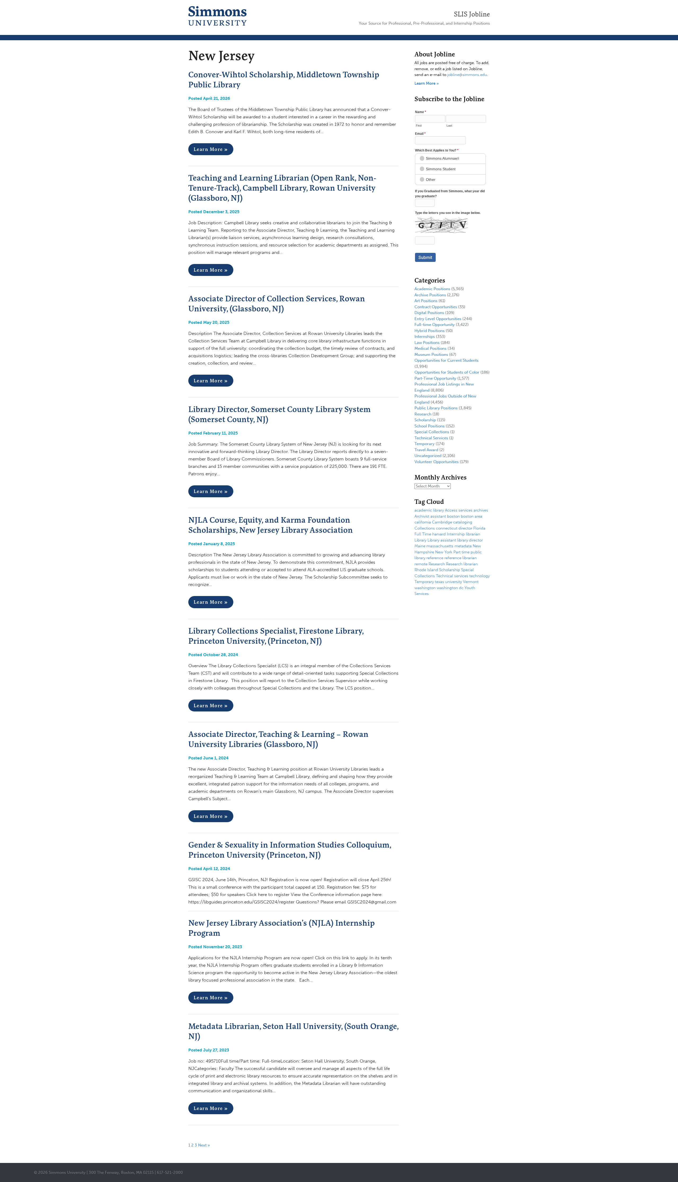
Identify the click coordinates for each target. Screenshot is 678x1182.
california (422, 522)
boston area (471, 516)
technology (479, 576)
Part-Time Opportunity (435, 378)
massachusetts (439, 546)
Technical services (452, 576)
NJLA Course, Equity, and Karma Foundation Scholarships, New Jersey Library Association (270, 525)
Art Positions (426, 300)
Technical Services (431, 438)
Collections (424, 528)
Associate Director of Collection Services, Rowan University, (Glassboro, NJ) (276, 303)
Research (422, 414)
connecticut (446, 528)
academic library (429, 510)
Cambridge (442, 522)
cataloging (462, 522)
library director (470, 540)
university (453, 581)
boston (453, 516)
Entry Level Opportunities (437, 318)
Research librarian (462, 564)
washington (425, 587)
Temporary (424, 443)
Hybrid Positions (429, 330)
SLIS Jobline (472, 14)
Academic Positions (432, 288)
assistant (438, 516)
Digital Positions (429, 312)
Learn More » (211, 149)
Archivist (421, 516)
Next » (204, 1145)
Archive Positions (430, 295)
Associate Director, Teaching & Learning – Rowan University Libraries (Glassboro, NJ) (278, 739)
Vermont (471, 581)
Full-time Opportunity (434, 324)
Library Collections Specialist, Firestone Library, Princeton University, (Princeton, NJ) (275, 636)
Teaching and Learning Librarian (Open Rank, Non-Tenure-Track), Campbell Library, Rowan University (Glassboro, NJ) (282, 188)
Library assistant (441, 540)
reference (434, 558)
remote (420, 564)
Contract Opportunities (435, 307)
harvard (439, 534)
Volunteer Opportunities (436, 461)
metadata (463, 546)
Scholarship (425, 420)
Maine (419, 546)
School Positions (429, 426)
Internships (424, 336)
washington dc (450, 587)
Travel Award (426, 449)
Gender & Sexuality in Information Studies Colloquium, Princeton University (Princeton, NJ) (289, 850)
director (465, 528)
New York (443, 552)
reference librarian (460, 558)
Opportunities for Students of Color (446, 372)
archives (481, 510)
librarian (473, 534)
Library (420, 540)
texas (439, 581)
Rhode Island (426, 569)
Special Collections (431, 431)
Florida (479, 528)
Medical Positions (430, 348)
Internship (456, 534)
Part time (461, 552)
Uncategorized (427, 455)
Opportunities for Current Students (446, 360)
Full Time (422, 534)
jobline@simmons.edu (467, 74)
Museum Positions (431, 354)
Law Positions (427, 342)
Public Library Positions (436, 408)
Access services (458, 510)
